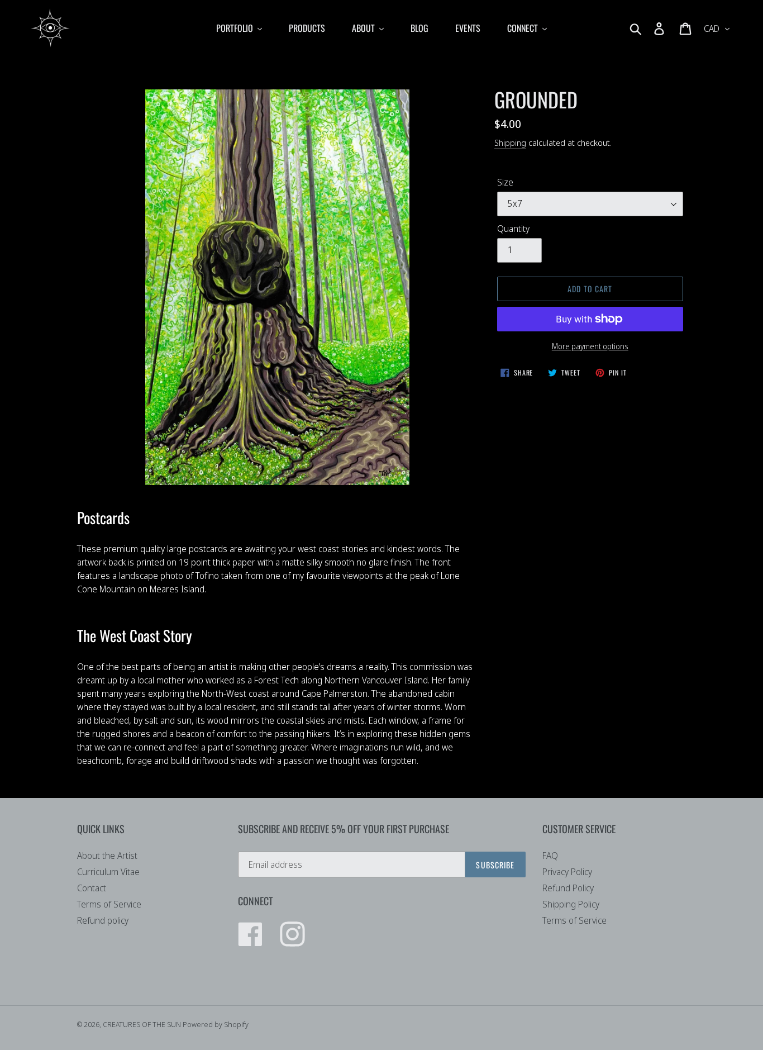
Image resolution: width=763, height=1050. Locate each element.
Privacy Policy (567, 872)
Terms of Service (109, 904)
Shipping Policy (570, 904)
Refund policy (102, 920)
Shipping (510, 142)
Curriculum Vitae (108, 872)
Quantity (513, 228)
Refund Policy (568, 888)
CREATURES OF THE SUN (143, 1024)
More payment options (590, 346)
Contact (91, 888)
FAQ (550, 855)
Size (505, 182)
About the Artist (107, 855)
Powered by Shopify (216, 1024)
